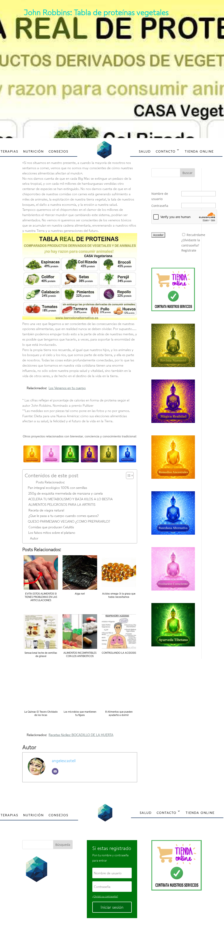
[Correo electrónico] (55, 771)
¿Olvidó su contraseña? (105, 896)
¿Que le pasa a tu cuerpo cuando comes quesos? (63, 515)
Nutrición (33, 151)
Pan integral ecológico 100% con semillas (57, 487)
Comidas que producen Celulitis (51, 527)
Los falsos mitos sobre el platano (51, 532)
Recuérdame (196, 235)
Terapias (9, 151)
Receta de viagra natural (46, 510)
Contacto (166, 151)
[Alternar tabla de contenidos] (128, 475)
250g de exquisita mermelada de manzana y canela (65, 493)
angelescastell (64, 760)
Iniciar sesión (112, 907)
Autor (34, 538)
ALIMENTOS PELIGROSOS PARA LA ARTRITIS (61, 504)
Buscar (187, 173)
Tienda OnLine (199, 151)
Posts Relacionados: (50, 482)
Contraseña (159, 206)
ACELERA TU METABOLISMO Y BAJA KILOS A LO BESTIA (70, 499)
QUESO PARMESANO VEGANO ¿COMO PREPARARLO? (69, 521)
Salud (145, 151)
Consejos (58, 151)
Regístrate (188, 250)
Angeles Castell (98, 930)
